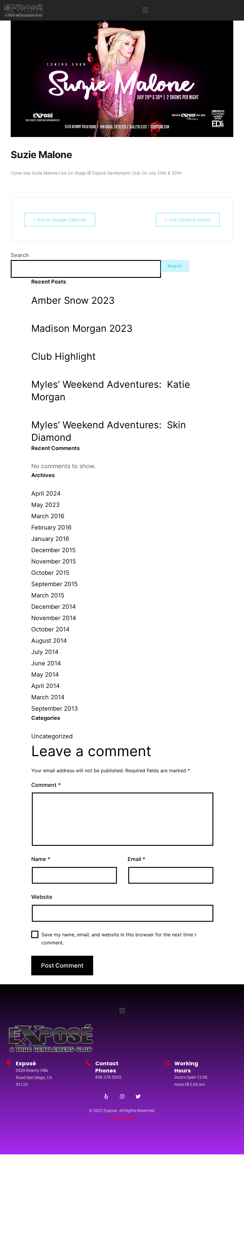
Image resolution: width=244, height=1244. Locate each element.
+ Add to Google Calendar (60, 219)
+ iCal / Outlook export (188, 219)
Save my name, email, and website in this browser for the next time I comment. (118, 939)
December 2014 (53, 606)
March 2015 (47, 595)
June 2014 (46, 663)
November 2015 (53, 561)
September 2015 (54, 584)
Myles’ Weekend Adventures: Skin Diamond (108, 431)
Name (40, 859)
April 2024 (46, 493)
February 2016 (51, 527)
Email (136, 859)
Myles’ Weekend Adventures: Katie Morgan (110, 391)
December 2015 (53, 550)
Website (41, 897)
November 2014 (53, 618)
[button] (145, 10)
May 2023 (45, 504)
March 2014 (48, 697)
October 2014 (50, 629)
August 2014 (49, 640)
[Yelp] (106, 1096)
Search (20, 255)
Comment (46, 785)
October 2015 (50, 572)
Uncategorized (52, 736)
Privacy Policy (121, 1117)
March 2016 (47, 516)
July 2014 (45, 652)
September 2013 (54, 708)
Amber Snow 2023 (73, 300)
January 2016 (50, 538)
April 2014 (45, 685)
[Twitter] (138, 1096)
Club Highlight (63, 356)
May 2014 (45, 674)
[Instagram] (122, 1096)
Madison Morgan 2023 (81, 328)
